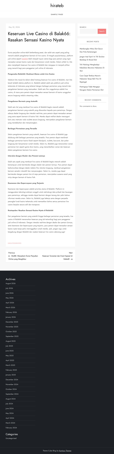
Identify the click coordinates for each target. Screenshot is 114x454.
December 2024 (12, 379)
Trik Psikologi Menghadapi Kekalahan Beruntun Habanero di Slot (92, 67)
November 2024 (12, 384)
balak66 (25, 58)
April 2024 (10, 418)
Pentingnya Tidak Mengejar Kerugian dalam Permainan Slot (91, 88)
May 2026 (9, 298)
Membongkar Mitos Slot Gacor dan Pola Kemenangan (91, 50)
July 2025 (9, 346)
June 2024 (9, 408)
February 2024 (11, 427)
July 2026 (9, 288)
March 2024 (10, 423)
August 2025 (10, 341)
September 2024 (12, 394)
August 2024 (10, 399)
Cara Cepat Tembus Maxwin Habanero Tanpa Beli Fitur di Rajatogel (90, 78)
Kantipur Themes (65, 450)
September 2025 (12, 336)
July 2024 (9, 403)
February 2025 (11, 370)
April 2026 (10, 302)
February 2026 (11, 312)
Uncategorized (14, 243)
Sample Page (57, 14)
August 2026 (10, 283)
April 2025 (10, 360)
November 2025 (12, 326)
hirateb (57, 5)
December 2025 (12, 322)
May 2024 (9, 413)
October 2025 (11, 331)
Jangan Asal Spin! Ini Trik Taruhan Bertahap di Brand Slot (92, 58)
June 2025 (9, 350)
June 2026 (9, 293)
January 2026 (11, 317)
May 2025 (9, 355)
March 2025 (10, 365)
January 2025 (11, 374)
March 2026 (10, 307)
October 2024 (11, 389)
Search (83, 27)
